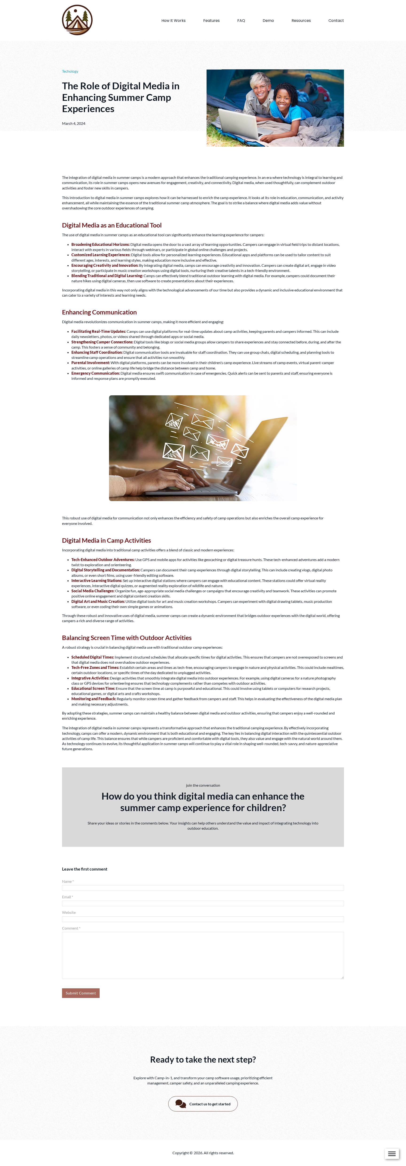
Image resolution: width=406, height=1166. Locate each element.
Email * (67, 897)
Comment (71, 928)
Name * (68, 881)
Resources (301, 20)
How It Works (173, 20)
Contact (336, 20)
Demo (268, 20)
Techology (70, 71)
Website (69, 912)
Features (211, 20)
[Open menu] (392, 1154)
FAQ (241, 20)
